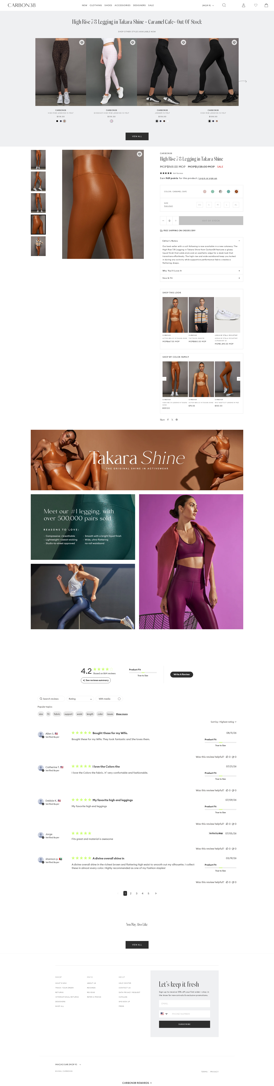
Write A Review (182, 674)
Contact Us (124, 988)
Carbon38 (68, 1071)
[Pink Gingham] (112, 121)
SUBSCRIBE (185, 1024)
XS (199, 205)
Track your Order (64, 988)
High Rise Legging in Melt (61, 113)
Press (121, 1006)
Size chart (168, 206)
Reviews (91, 992)
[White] (168, 121)
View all (137, 136)
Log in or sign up (208, 178)
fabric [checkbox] (57, 714)
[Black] (57, 121)
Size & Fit (168, 278)
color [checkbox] (100, 714)
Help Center (125, 983)
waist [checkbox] (79, 714)
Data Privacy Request (129, 992)
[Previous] (164, 379)
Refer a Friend (94, 997)
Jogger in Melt (162, 113)
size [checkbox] (41, 714)
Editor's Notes (170, 241)
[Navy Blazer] (61, 121)
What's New (61, 983)
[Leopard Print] (64, 121)
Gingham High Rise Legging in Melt (111, 113)
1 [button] (125, 893)
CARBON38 (166, 153)
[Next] (239, 379)
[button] (137, 1083)
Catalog (123, 997)
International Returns (67, 997)
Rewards (91, 988)
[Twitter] (172, 419)
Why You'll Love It (172, 271)
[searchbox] (51, 699)
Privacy (214, 1072)
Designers (60, 1002)
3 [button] (136, 893)
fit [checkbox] (48, 714)
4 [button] (142, 893)
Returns (59, 992)
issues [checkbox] (110, 714)
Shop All (59, 1006)
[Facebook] (168, 420)
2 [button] (130, 893)
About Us (91, 983)
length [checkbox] (90, 714)
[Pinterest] (177, 420)
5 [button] (148, 893)
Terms (204, 1072)
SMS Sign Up (124, 1002)
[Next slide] (243, 80)
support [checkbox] (68, 714)
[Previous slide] (31, 80)
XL (236, 205)
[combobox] (80, 699)
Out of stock (211, 220)
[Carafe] (164, 121)
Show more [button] (122, 714)
